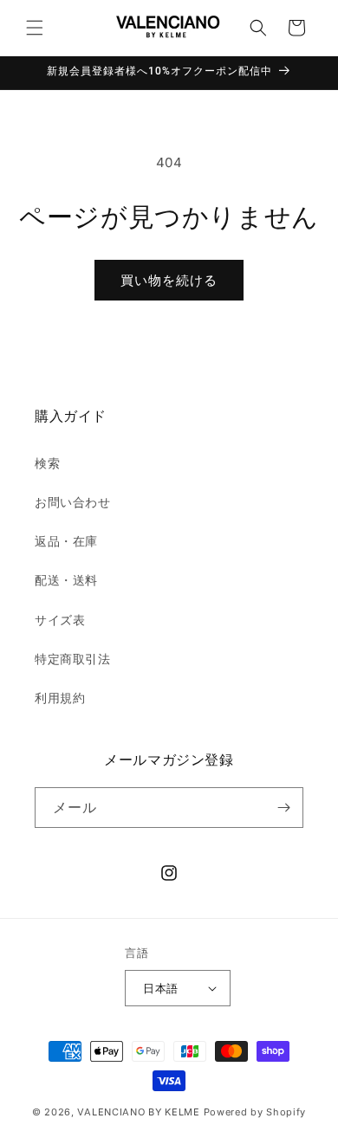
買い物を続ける (169, 280)
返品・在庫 (66, 540)
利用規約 (60, 697)
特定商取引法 (73, 658)
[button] (35, 28)
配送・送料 (66, 579)
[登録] (283, 807)
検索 (47, 463)
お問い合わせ (73, 501)
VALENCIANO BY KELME (138, 1112)
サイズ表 (60, 619)
